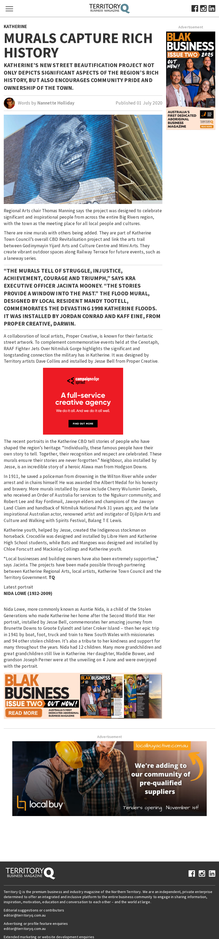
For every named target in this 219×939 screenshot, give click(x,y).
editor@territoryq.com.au (25, 915)
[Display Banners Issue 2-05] (83, 695)
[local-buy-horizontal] (109, 778)
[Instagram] (203, 8)
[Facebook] (194, 8)
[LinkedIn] (212, 8)
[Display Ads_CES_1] (83, 401)
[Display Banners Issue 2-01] (190, 80)
